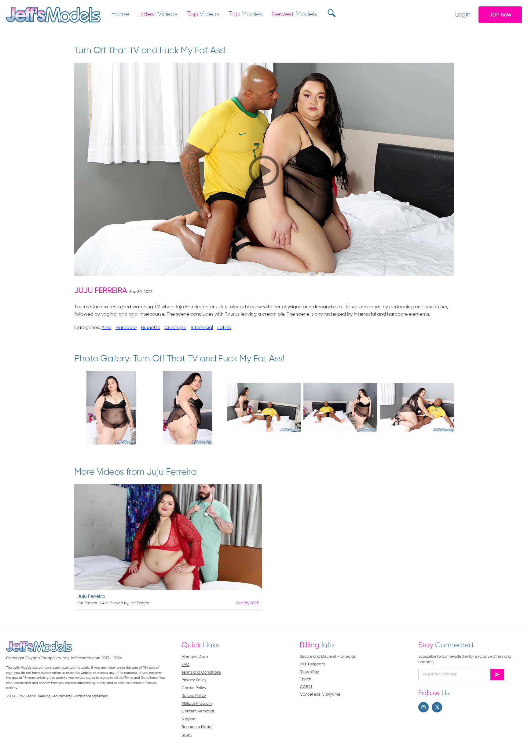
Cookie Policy (194, 688)
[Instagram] (423, 707)
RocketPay (309, 672)
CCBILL (306, 687)
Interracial (202, 327)
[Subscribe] (497, 674)
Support (189, 719)
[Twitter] (437, 707)
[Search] (331, 13)
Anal (106, 327)
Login (462, 14)
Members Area (195, 657)
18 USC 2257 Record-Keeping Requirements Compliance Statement (57, 696)
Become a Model (197, 727)
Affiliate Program (197, 704)
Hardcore (126, 327)
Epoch (305, 679)
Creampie (175, 327)
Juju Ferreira (100, 291)
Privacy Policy (194, 680)
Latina (224, 327)
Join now (500, 15)
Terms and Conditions (201, 673)
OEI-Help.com (312, 664)
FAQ (185, 665)
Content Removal (198, 711)
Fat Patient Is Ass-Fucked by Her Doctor (113, 603)
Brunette (150, 327)
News (187, 735)
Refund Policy (194, 696)
